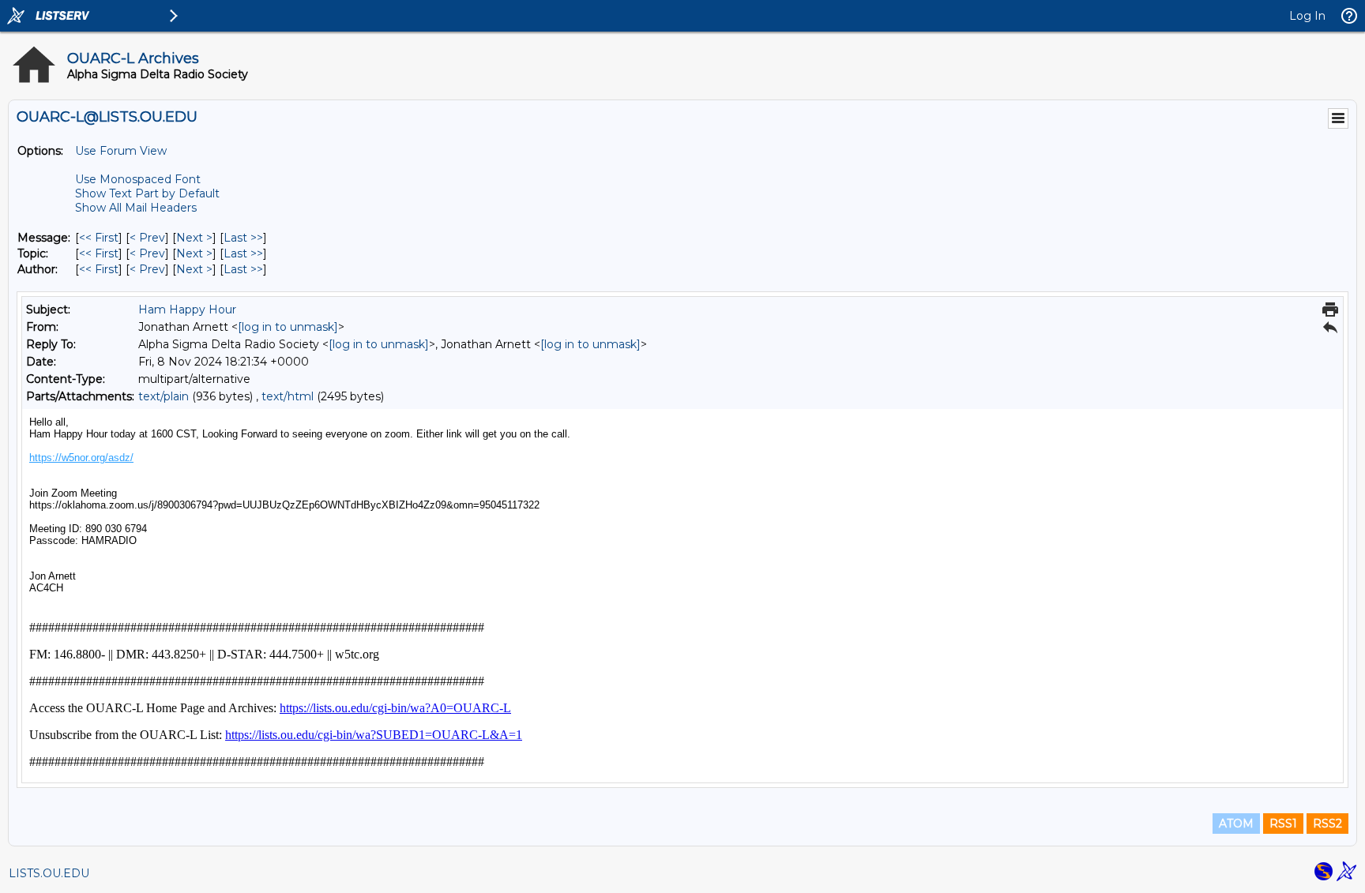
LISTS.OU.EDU (49, 873)
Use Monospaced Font (138, 179)
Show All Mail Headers (136, 208)
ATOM (1236, 823)
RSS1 (1283, 823)
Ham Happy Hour (187, 309)
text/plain (163, 396)
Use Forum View (121, 151)
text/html (287, 396)
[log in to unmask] (288, 327)
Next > (194, 238)
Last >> (243, 238)
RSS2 (1327, 823)
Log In (1307, 16)
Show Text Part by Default (147, 193)
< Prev (147, 238)
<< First (98, 238)
